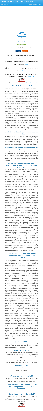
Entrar (40, 4)
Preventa (31, 58)
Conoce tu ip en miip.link (21, 44)
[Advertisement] (21, 22)
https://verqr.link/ (31, 76)
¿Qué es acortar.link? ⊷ (5, 4)
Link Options (24, 51)
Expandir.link (26, 64)
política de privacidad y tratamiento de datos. (31, 82)
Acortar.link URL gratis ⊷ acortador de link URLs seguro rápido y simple (17, 1)
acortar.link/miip (26, 391)
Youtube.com (23, 70)
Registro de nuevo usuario (33, 4)
